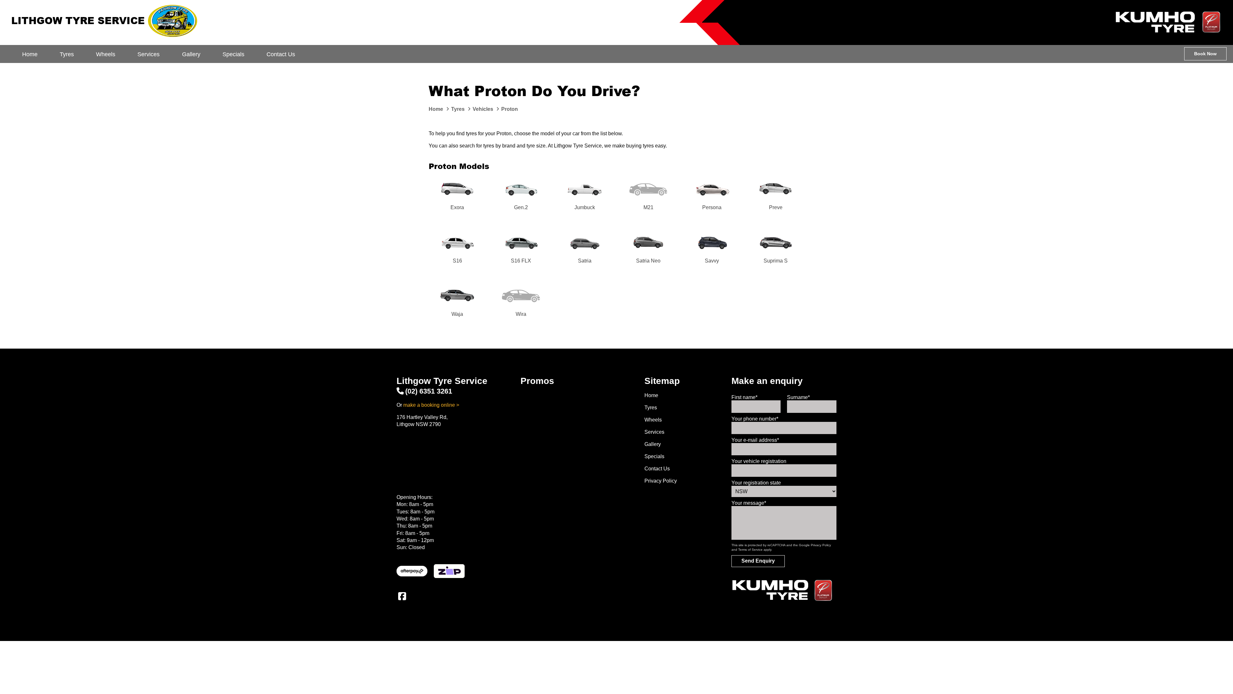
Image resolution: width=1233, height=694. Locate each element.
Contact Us (281, 54)
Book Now (1205, 53)
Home (30, 54)
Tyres (67, 54)
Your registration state (756, 482)
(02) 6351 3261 (428, 391)
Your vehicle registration (758, 461)
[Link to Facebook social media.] (402, 596)
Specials (233, 54)
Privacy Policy (660, 481)
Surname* (798, 397)
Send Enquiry (758, 561)
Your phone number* (754, 419)
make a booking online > (431, 405)
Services (148, 54)
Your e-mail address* (755, 440)
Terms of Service (750, 549)
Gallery (191, 54)
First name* (744, 397)
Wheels (105, 54)
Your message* (748, 503)
